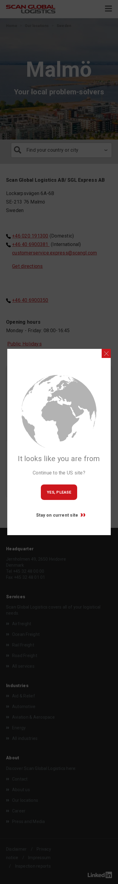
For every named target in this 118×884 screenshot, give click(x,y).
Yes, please (59, 492)
